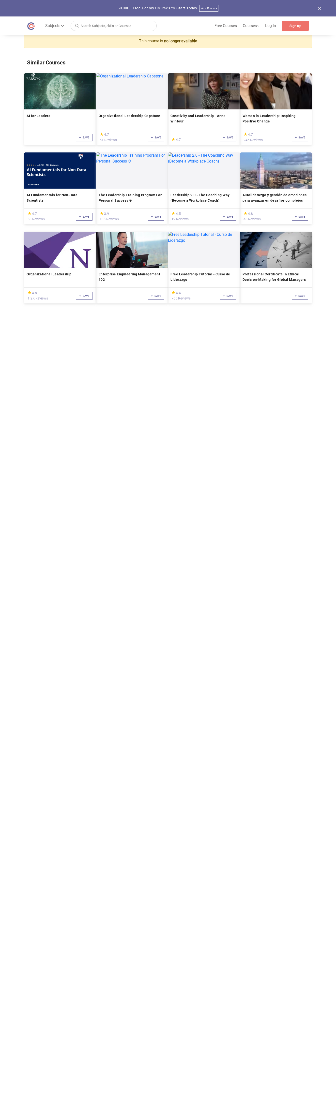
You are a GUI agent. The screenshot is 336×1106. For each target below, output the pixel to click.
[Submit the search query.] (77, 25)
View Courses (209, 8)
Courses (251, 25)
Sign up (295, 26)
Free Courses (225, 25)
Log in (270, 25)
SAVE (85, 137)
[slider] (102, 134)
